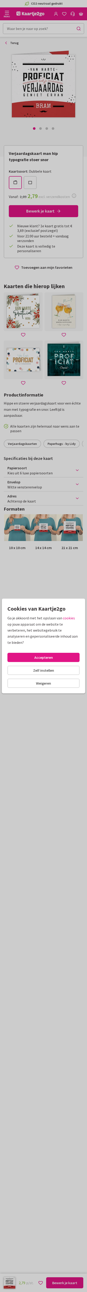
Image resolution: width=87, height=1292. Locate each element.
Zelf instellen (43, 670)
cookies (69, 618)
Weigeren (43, 683)
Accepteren (43, 657)
